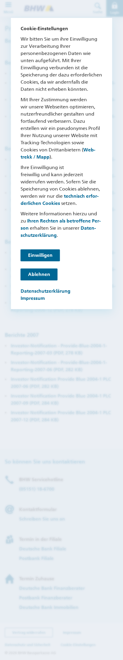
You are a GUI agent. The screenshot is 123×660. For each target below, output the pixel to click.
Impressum (33, 298)
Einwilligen (40, 255)
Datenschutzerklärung (45, 291)
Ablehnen (39, 274)
